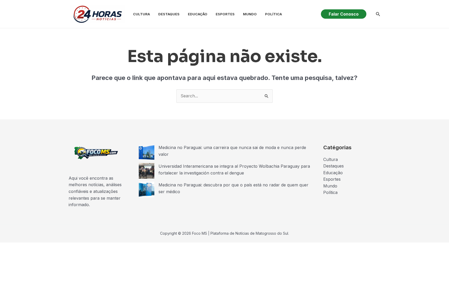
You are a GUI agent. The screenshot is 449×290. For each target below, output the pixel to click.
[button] (343, 14)
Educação (197, 14)
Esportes (225, 14)
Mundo (250, 14)
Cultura (141, 14)
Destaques (169, 14)
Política (273, 14)
